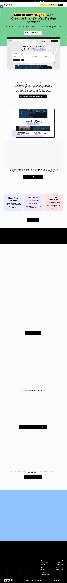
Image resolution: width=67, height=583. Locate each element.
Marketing (22, 563)
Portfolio (28, 1)
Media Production (24, 571)
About (9, 1)
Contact (18, 1)
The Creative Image (36, 580)
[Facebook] (55, 580)
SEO (21, 565)
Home (5, 1)
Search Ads (6, 563)
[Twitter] (57, 580)
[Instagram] (60, 580)
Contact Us (43, 565)
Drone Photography (24, 573)
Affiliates (43, 572)
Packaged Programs (42, 1)
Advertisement (23, 562)
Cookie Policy (60, 562)
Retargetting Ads (8, 565)
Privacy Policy (60, 564)
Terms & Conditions (58, 565)
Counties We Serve (45, 574)
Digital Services (44, 562)
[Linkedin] (62, 580)
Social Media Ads (8, 569)
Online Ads (6, 562)
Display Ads (6, 567)
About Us (43, 564)
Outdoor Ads (7, 571)
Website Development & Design (27, 567)
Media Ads (6, 573)
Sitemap (43, 569)
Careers (23, 1)
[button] (1, 6)
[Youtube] (59, 580)
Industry (34, 1)
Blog (13, 1)
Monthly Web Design (24, 569)
